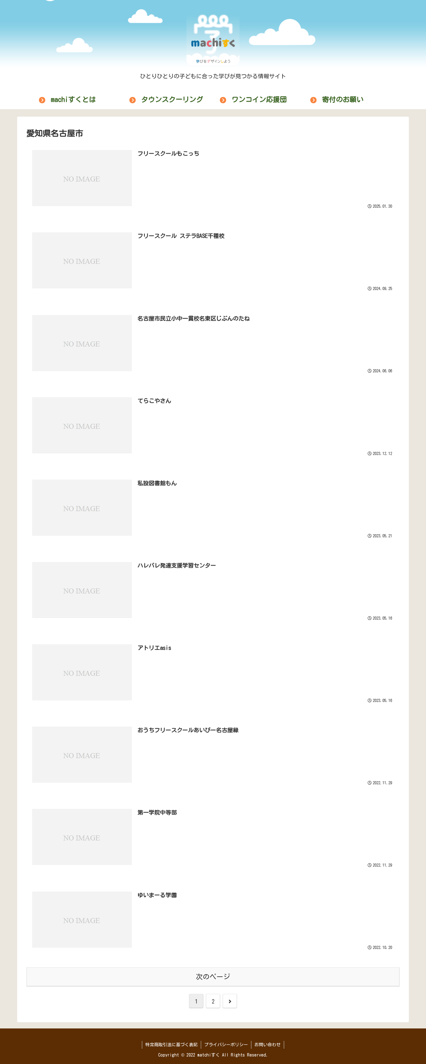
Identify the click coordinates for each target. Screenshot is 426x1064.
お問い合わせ (267, 1044)
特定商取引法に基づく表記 (171, 1044)
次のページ (213, 976)
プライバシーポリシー (226, 1044)
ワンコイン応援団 (259, 99)
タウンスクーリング (172, 99)
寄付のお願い (342, 99)
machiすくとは (73, 99)
